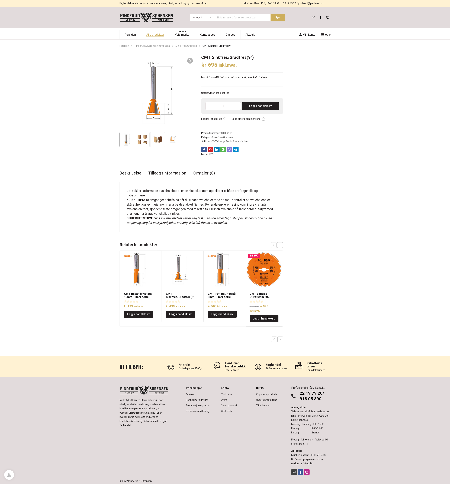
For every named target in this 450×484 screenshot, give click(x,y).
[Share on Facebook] (204, 149)
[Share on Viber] (229, 149)
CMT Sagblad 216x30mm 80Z (260, 295)
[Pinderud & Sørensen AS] (147, 17)
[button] (190, 61)
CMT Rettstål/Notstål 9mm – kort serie (222, 295)
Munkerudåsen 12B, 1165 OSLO (308, 455)
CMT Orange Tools (221, 141)
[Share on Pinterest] (210, 149)
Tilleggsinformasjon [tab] (167, 173)
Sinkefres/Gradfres (186, 46)
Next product (280, 339)
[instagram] (327, 17)
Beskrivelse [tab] (130, 173)
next (280, 245)
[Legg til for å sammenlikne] (263, 119)
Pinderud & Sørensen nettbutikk (152, 46)
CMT (212, 154)
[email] (313, 17)
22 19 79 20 (289, 3)
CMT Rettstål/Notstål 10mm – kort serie (138, 295)
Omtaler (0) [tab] (204, 173)
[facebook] (320, 17)
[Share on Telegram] (236, 149)
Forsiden (124, 46)
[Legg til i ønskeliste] (225, 119)
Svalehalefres (240, 141)
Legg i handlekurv (260, 106)
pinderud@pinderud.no (310, 3)
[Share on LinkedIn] (217, 149)
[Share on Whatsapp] (223, 149)
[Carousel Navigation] (277, 245)
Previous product (274, 339)
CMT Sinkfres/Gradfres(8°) (180, 297)
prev (274, 245)
